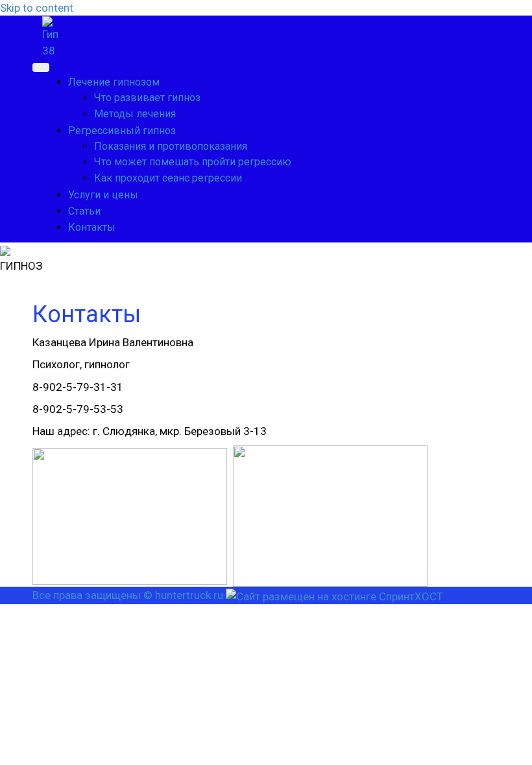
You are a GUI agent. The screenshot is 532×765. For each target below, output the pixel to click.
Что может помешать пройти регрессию (192, 162)
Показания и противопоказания (170, 146)
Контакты (91, 227)
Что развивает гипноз (147, 97)
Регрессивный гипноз (122, 130)
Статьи (84, 211)
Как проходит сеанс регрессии (168, 178)
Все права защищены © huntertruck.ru (127, 595)
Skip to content (36, 7)
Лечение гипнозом (114, 82)
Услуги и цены (103, 195)
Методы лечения (135, 114)
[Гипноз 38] (50, 36)
